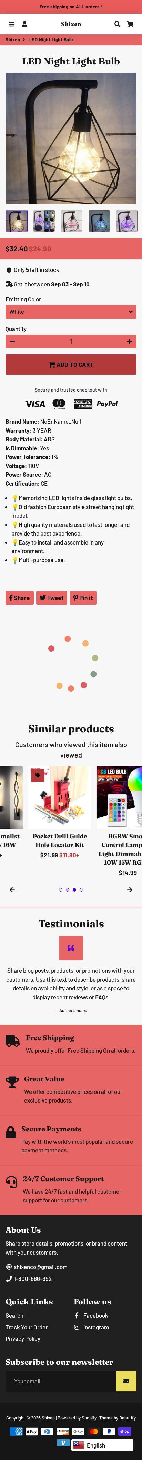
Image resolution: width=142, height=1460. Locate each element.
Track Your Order (27, 1327)
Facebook (95, 1315)
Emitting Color (23, 298)
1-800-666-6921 (33, 1278)
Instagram (95, 1327)
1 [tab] (60, 890)
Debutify (127, 1418)
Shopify (89, 1418)
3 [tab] (74, 890)
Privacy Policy (23, 1338)
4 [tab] (81, 890)
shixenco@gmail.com (40, 1266)
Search (14, 1315)
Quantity (16, 328)
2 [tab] (67, 890)
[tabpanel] (37, 813)
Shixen (13, 39)
